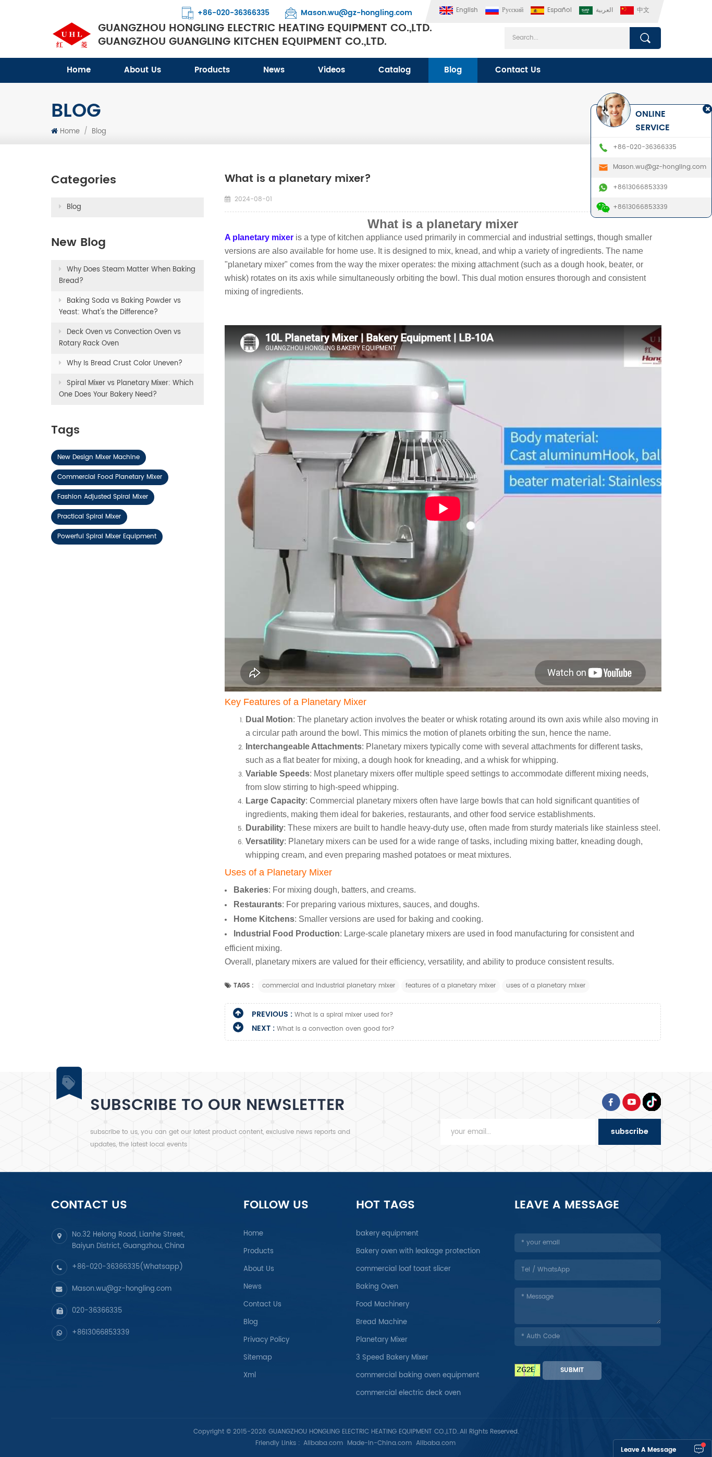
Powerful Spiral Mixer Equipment (106, 536)
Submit (572, 1370)
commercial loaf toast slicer (403, 1269)
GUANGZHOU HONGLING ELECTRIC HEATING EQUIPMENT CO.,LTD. (265, 35)
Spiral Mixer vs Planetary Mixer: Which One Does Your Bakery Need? (126, 389)
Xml (249, 1375)
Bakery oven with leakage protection (418, 1251)
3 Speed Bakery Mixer (392, 1357)
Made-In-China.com (379, 1443)
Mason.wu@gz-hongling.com (356, 13)
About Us (142, 70)
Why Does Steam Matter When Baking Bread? (127, 275)
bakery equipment (387, 1233)
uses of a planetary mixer (545, 986)
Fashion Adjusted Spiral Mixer (102, 497)
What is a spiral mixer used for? (344, 1015)
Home (79, 70)
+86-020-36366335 (233, 13)
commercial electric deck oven (408, 1393)
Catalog (394, 70)
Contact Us (518, 70)
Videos (331, 70)
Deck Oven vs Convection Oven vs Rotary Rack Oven (120, 338)
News (274, 70)
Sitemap (257, 1357)
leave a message (648, 1450)
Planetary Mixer (382, 1340)
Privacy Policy (266, 1340)
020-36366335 (97, 1310)
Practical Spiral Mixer (89, 517)
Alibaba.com (323, 1443)
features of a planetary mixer (451, 986)
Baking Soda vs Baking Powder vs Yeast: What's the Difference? (120, 306)
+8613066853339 (100, 1332)
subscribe (629, 1132)
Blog (453, 70)
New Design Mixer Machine (98, 457)
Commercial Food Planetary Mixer (109, 477)
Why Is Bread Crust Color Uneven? (124, 363)
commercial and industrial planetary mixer (328, 986)
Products (212, 70)
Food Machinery (382, 1304)
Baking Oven (377, 1286)
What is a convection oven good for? (336, 1029)
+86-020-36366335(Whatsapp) (127, 1267)
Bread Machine (381, 1322)
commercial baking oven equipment (418, 1375)
